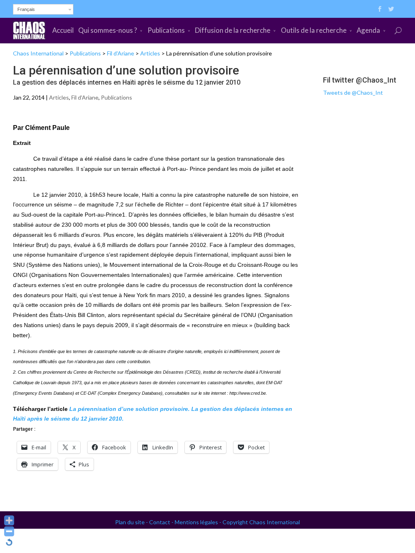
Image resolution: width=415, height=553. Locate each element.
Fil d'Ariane (120, 53)
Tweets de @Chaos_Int (353, 92)
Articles (150, 53)
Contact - (162, 522)
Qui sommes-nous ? (107, 30)
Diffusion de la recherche (232, 30)
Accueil (63, 30)
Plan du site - (132, 522)
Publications (166, 30)
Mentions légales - (198, 522)
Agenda (368, 30)
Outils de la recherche (314, 30)
